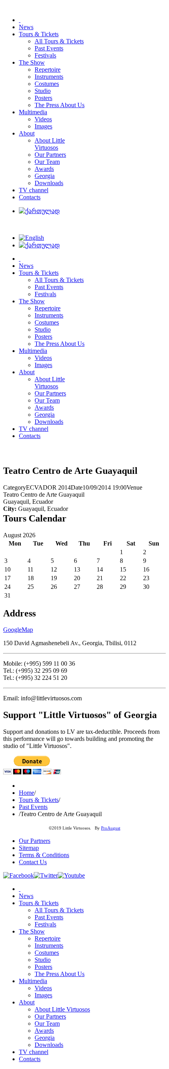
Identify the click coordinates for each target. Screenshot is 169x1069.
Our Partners (34, 840)
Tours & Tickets (39, 799)
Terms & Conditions (44, 855)
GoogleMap (18, 629)
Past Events (33, 807)
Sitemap (29, 847)
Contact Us (33, 862)
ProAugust (110, 828)
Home (26, 792)
